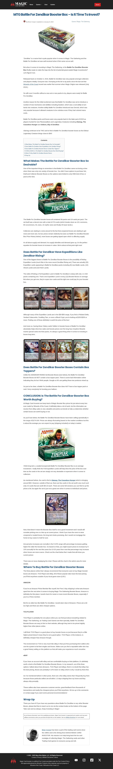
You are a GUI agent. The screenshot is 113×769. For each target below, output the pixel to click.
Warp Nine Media (40, 755)
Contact (34, 757)
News (31, 4)
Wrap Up (27, 155)
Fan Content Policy (63, 761)
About (56, 757)
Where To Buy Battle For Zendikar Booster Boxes (38, 153)
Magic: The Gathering (83, 21)
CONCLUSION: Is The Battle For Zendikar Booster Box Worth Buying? (44, 151)
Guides (52, 4)
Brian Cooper (46, 730)
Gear (46, 4)
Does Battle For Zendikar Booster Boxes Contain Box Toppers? (41, 148)
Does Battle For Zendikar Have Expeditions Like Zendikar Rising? (42, 146)
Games (74, 21)
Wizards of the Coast (30, 84)
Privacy (39, 757)
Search (97, 4)
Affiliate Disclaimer (70, 717)
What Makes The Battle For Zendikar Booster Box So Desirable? (42, 144)
